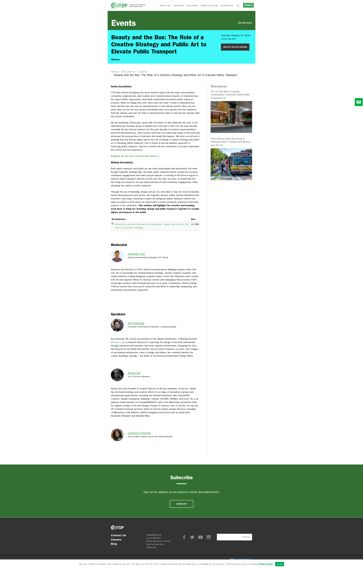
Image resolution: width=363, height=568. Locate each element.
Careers (116, 539)
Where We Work (209, 5)
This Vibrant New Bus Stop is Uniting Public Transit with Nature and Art (231, 142)
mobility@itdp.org (153, 535)
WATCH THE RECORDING (235, 47)
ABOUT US (165, 5)
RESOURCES (227, 5)
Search (246, 537)
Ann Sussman (136, 323)
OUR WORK (178, 5)
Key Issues (192, 5)
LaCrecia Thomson (139, 433)
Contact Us (118, 535)
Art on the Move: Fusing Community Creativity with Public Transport (230, 95)
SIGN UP (181, 503)
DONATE (248, 5)
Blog (114, 543)
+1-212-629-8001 (153, 538)
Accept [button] (279, 564)
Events (181, 23)
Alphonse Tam (136, 254)
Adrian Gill (134, 373)
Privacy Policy (266, 564)
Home (114, 71)
